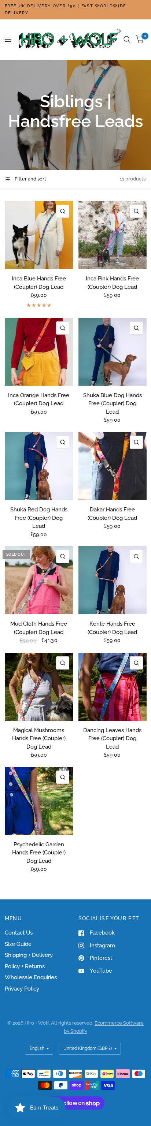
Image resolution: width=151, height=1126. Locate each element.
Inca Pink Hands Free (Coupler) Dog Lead (112, 282)
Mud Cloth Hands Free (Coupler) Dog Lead (38, 627)
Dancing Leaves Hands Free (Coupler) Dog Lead (112, 738)
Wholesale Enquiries (31, 977)
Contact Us (19, 932)
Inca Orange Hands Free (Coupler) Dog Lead (38, 399)
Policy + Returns (25, 966)
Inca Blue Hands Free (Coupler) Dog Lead (39, 282)
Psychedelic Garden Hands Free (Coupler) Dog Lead (39, 852)
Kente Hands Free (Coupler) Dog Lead (112, 627)
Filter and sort (30, 179)
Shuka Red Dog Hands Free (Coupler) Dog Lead (38, 517)
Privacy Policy (22, 988)
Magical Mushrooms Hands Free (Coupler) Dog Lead (39, 738)
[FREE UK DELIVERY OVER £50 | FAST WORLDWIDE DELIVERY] (76, 9)
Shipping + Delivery (29, 955)
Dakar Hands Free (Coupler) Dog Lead (112, 513)
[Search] (127, 39)
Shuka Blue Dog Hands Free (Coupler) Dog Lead (112, 403)
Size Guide (18, 944)
